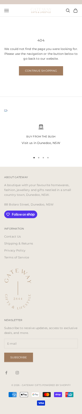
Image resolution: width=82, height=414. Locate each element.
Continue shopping (41, 70)
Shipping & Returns (18, 243)
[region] (41, 137)
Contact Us (12, 236)
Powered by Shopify (56, 385)
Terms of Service (16, 257)
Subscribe (18, 357)
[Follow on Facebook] (6, 373)
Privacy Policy (14, 250)
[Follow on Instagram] (17, 373)
